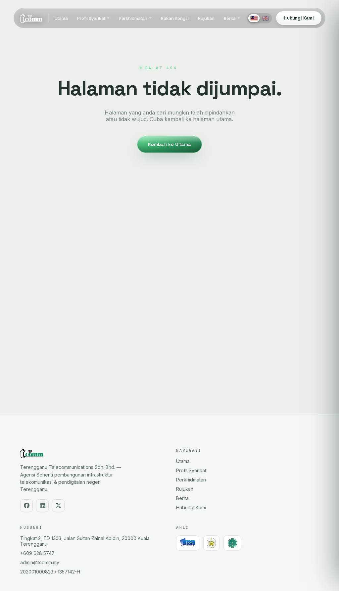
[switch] (259, 18)
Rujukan (206, 18)
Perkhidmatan (133, 18)
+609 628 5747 (37, 553)
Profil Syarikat (91, 18)
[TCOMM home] (31, 18)
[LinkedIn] (42, 505)
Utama (61, 18)
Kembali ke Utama (169, 144)
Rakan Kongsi (175, 18)
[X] (58, 505)
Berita (230, 18)
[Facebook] (26, 505)
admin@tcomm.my (39, 562)
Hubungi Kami (191, 507)
